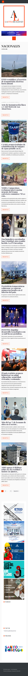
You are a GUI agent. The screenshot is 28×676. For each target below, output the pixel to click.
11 (10, 491)
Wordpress (10, 671)
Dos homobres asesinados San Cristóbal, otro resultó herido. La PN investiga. (13, 241)
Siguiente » (16, 491)
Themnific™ (19, 671)
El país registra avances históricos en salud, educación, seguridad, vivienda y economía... (12, 376)
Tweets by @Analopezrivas (10, 630)
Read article (5, 97)
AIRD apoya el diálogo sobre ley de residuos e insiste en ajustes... (11, 469)
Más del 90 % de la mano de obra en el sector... (13, 423)
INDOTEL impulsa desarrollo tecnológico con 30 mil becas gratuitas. (13, 331)
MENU (3, 2)
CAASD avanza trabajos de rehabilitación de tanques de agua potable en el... (13, 146)
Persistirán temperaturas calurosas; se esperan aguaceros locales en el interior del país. (12, 289)
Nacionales (11, 102)
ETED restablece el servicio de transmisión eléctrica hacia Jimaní (13, 81)
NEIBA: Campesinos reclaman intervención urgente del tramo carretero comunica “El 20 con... (13, 192)
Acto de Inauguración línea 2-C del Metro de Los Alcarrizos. (13, 106)
